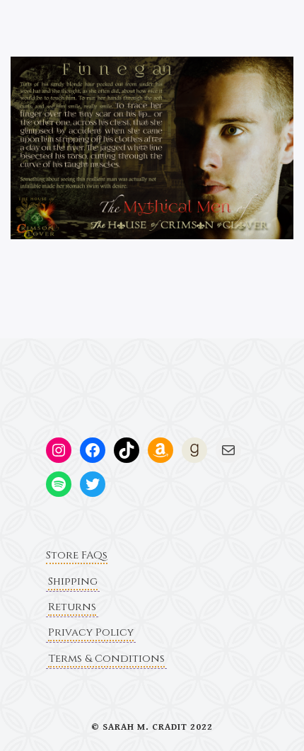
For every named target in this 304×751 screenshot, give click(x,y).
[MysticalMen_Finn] (152, 147)
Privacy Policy (91, 632)
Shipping (73, 581)
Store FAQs (76, 555)
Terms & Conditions (106, 658)
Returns (72, 607)
